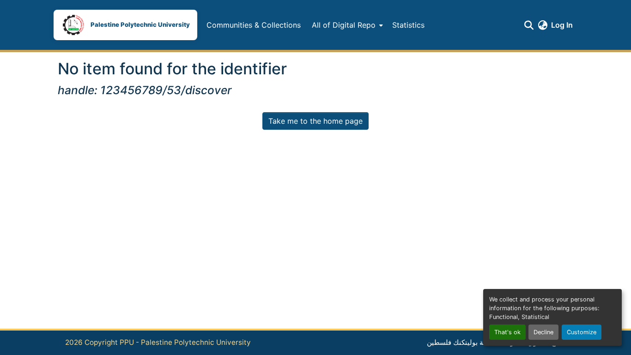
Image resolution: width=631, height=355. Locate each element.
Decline (543, 332)
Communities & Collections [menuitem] (253, 25)
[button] (125, 25)
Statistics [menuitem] (408, 25)
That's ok (507, 332)
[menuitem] (346, 25)
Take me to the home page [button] (315, 121)
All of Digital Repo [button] (344, 25)
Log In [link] (562, 25)
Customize (581, 332)
